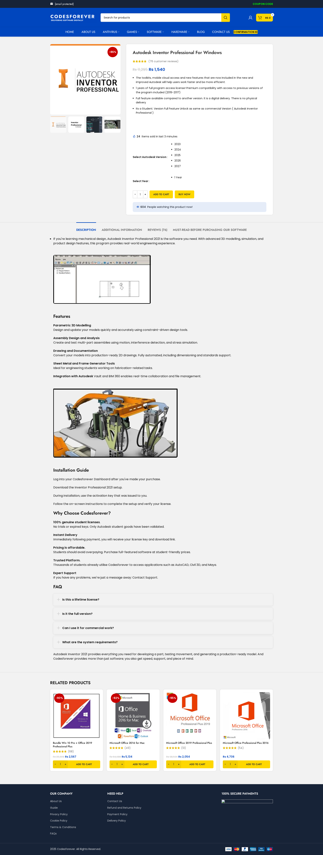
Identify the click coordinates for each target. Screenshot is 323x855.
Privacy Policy (59, 814)
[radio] (220, 144)
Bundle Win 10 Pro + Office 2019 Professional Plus (72, 744)
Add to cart (161, 194)
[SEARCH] (225, 17)
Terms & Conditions (63, 827)
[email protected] (64, 4)
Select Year (140, 181)
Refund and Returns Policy (124, 808)
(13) (183, 748)
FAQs (53, 833)
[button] (76, 764)
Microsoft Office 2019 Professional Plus (189, 743)
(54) (241, 748)
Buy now (184, 194)
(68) (71, 751)
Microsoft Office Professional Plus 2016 (246, 743)
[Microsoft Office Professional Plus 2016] (246, 715)
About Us (56, 801)
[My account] (250, 17)
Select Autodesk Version (149, 157)
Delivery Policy (116, 820)
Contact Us (114, 801)
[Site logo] (73, 17)
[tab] (86, 228)
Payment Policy (117, 814)
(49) (127, 748)
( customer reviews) (163, 61)
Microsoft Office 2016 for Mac (127, 743)
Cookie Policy (58, 820)
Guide (54, 808)
